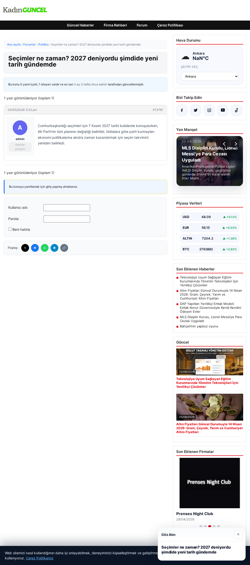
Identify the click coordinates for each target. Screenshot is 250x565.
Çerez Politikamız (39, 558)
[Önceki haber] (225, 144)
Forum (142, 25)
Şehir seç (189, 67)
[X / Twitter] (195, 110)
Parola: (13, 219)
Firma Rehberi (115, 25)
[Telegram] (54, 248)
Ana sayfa (14, 44)
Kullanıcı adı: (18, 207)
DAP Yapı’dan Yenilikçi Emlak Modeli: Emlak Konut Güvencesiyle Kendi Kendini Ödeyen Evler (210, 307)
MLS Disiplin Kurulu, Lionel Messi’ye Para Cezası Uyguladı (211, 319)
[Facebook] (35, 248)
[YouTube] (223, 110)
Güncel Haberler (80, 25)
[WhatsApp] (45, 248)
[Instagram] (209, 110)
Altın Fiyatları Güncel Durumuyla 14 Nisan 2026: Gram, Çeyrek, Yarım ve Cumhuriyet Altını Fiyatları (211, 294)
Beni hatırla (21, 229)
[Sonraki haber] (235, 144)
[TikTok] (236, 110)
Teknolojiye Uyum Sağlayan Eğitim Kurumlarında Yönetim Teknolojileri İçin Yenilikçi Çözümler (209, 281)
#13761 (158, 110)
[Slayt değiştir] (200, 526)
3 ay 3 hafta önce (86, 84)
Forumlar (29, 44)
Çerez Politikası (170, 25)
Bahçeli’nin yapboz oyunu (199, 326)
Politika (43, 44)
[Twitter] (25, 248)
